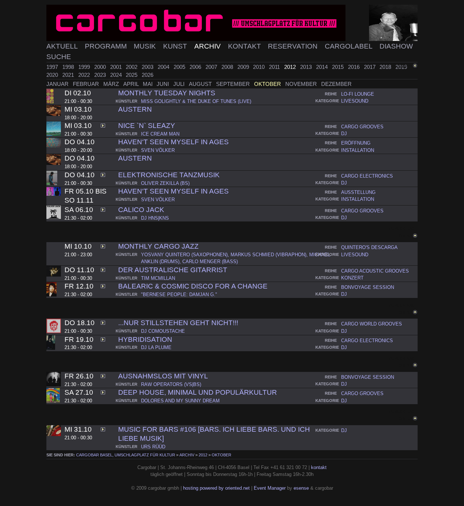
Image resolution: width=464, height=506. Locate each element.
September (233, 84)
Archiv (208, 46)
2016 (354, 67)
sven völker (158, 150)
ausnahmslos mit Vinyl (163, 376)
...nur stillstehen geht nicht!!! (178, 323)
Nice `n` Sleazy (146, 125)
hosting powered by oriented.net (216, 488)
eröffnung (355, 143)
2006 (196, 67)
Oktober (268, 84)
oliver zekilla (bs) (165, 183)
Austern (135, 109)
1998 (68, 67)
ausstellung (358, 192)
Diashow (396, 46)
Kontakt (245, 46)
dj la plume (156, 347)
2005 (180, 67)
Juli (179, 84)
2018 (386, 67)
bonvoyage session (367, 287)
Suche (58, 57)
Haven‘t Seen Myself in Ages (173, 142)
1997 (52, 67)
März (111, 84)
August (201, 84)
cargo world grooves (371, 324)
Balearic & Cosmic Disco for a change (193, 286)
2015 (338, 67)
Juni (163, 84)
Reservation (293, 46)
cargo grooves (362, 126)
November (301, 84)
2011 (275, 67)
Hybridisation (145, 339)
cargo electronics (367, 176)
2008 (228, 67)
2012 (290, 67)
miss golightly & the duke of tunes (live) (196, 101)
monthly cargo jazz (158, 246)
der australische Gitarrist (172, 270)
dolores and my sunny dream (180, 400)
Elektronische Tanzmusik (169, 175)
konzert (352, 278)
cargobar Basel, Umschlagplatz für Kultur (125, 455)
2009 (243, 67)
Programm (107, 46)
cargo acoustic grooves (375, 271)
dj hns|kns (155, 218)
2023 (100, 75)
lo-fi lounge (357, 94)
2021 (68, 75)
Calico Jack (141, 209)
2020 (52, 75)
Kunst (176, 46)
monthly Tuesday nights (166, 93)
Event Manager (270, 488)
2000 (100, 67)
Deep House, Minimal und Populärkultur (197, 392)
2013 (306, 67)
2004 (164, 67)
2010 (259, 67)
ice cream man (160, 134)
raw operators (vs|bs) (171, 384)
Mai (148, 84)
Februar (86, 84)
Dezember (336, 84)
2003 (148, 67)
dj (344, 133)
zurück (404, 66)
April (131, 84)
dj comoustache (163, 331)
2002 (132, 67)
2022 (84, 75)
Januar (58, 84)
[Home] (232, 23)
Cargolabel (349, 46)
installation (357, 150)
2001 (116, 67)
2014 (322, 67)
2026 (147, 75)
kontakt (319, 467)
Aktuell (62, 46)
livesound (354, 101)
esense (301, 488)
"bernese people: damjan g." (179, 294)
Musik (146, 46)
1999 (84, 67)
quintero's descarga (369, 247)
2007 (212, 67)
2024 (116, 75)
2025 (132, 75)
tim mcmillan (158, 278)
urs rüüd (153, 446)
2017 (370, 67)
